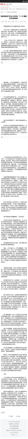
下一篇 (10, 416)
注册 (27, 1)
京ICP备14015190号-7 (16, 430)
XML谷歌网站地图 (14, 428)
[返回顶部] (25, 393)
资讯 (10, 4)
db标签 (3, 412)
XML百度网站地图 (14, 426)
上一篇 (18, 416)
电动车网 (17, 424)
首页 (7, 4)
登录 (24, 1)
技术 (14, 9)
